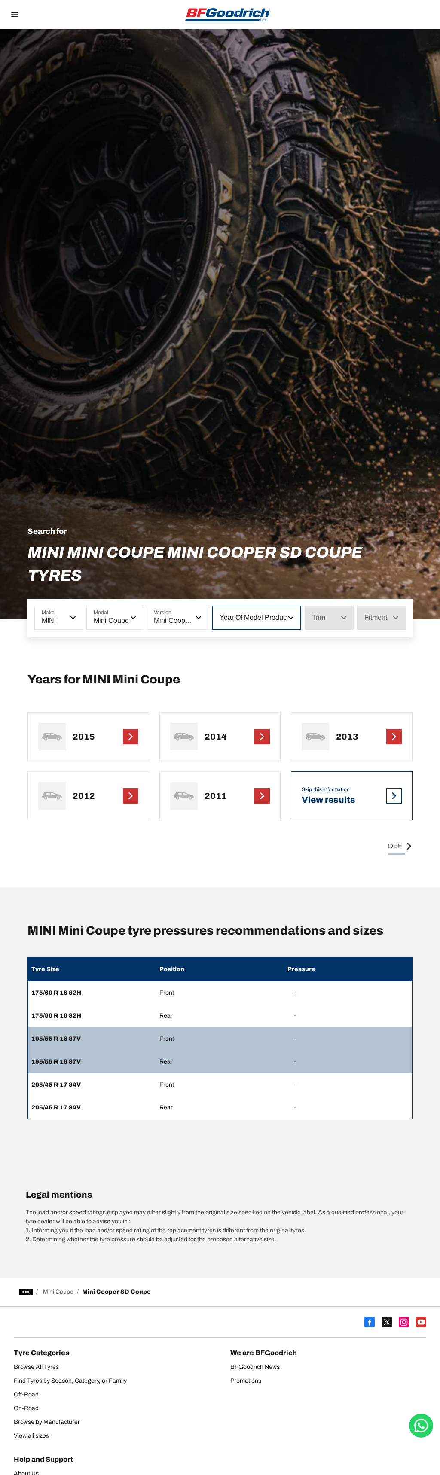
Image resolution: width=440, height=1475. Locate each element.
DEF (395, 846)
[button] (72, 617)
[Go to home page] (227, 14)
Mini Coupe (58, 1292)
